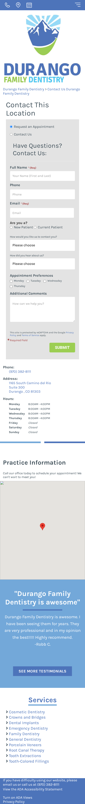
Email (19, 203)
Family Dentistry (24, 733)
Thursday (19, 286)
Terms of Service (30, 335)
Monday (19, 280)
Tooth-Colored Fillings (29, 761)
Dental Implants (24, 722)
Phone (15, 185)
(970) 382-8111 (48, 784)
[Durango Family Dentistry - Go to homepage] (42, 48)
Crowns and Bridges (27, 717)
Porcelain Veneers (25, 744)
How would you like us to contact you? (33, 236)
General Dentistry (25, 739)
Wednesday (54, 280)
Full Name (23, 167)
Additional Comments (28, 293)
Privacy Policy (14, 801)
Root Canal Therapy (26, 750)
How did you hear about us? (27, 255)
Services (42, 700)
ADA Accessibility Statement (39, 789)
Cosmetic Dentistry (27, 712)
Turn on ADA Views (17, 797)
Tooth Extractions (25, 755)
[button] (42, 526)
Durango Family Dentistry (23, 89)
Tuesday (36, 280)
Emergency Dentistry (28, 728)
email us (10, 784)
